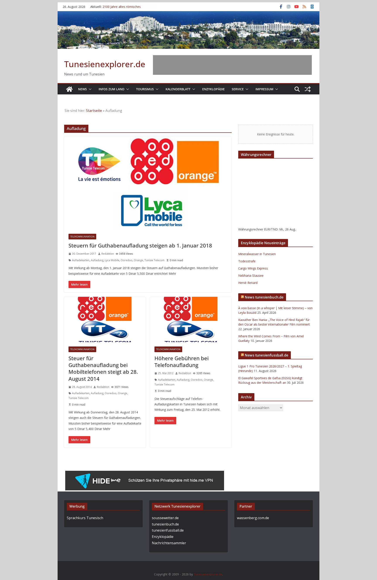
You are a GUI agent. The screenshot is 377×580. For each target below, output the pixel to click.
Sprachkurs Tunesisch (85, 517)
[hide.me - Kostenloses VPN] (144, 473)
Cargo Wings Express (253, 268)
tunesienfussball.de (168, 530)
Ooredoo (126, 260)
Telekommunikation (82, 236)
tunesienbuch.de (165, 524)
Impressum (264, 89)
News (82, 89)
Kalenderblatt (178, 89)
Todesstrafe (246, 261)
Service (238, 89)
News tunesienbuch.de (264, 297)
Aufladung (97, 260)
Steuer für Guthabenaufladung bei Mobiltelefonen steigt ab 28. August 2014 (103, 368)
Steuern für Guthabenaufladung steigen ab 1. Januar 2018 (140, 245)
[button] (89, 89)
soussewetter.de (165, 517)
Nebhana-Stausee (251, 275)
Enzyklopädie (213, 89)
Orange (138, 260)
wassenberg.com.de (253, 517)
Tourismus (145, 89)
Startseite (94, 110)
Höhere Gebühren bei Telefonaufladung (181, 361)
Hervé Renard (247, 283)
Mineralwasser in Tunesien (257, 254)
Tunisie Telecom (154, 260)
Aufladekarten (80, 260)
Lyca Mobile (112, 260)
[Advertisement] (232, 65)
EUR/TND (271, 229)
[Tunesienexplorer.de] (69, 89)
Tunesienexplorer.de (104, 64)
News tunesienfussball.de (266, 355)
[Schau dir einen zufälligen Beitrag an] (307, 89)
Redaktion (107, 254)
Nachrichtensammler (169, 543)
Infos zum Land (111, 89)
